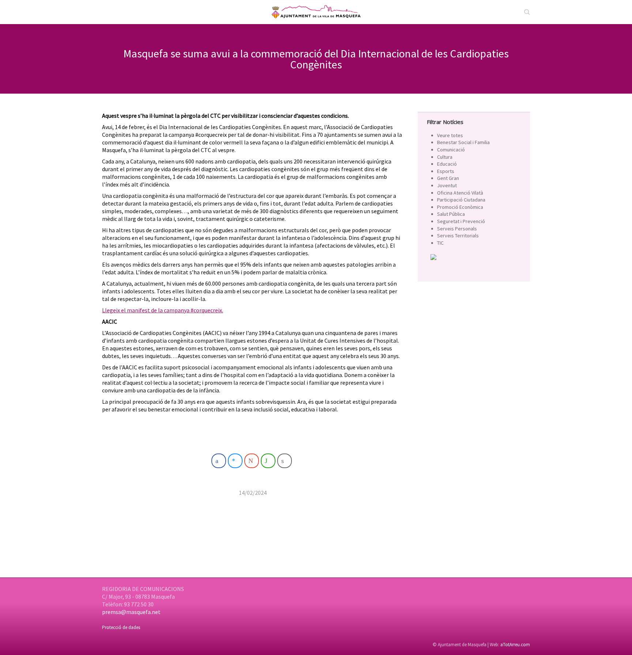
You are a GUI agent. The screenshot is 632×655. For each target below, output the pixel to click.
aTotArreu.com (515, 644)
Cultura (444, 157)
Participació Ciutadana (461, 199)
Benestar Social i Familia (463, 142)
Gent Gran (448, 178)
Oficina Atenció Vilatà (460, 192)
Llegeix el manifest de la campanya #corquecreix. (162, 310)
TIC (440, 243)
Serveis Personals (457, 228)
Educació (447, 164)
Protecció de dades (121, 627)
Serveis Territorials (458, 235)
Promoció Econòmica (460, 207)
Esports (445, 171)
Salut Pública (451, 214)
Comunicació (451, 149)
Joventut (447, 185)
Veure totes (450, 135)
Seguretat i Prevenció (461, 221)
